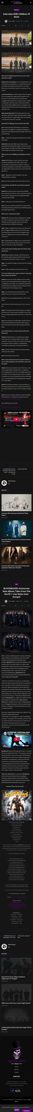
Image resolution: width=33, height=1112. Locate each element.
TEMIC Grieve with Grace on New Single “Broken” (16, 1003)
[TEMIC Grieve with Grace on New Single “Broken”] (16, 992)
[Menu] (3, 2)
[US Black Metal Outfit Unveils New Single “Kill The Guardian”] (16, 1016)
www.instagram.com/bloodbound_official (16, 906)
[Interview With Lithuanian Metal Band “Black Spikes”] (16, 502)
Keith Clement (12, 21)
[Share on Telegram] (22, 25)
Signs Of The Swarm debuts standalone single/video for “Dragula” (13, 978)
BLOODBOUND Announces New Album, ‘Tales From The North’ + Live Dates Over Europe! (9, 471)
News (16, 584)
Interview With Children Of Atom (24, 936)
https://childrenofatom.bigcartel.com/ (12, 399)
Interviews (16, 9)
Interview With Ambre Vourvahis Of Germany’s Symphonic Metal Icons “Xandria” (16, 567)
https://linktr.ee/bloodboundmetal (18, 897)
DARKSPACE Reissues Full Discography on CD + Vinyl (9, 936)
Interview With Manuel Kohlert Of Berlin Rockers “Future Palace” (16, 540)
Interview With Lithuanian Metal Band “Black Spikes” (15, 514)
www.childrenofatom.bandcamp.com (11, 407)
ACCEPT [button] (16, 1110)
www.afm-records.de (16, 907)
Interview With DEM (22, 469)
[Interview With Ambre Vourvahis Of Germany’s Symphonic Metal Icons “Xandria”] (16, 555)
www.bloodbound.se (16, 902)
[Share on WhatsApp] (28, 25)
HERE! (25, 786)
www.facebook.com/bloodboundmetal (17, 904)
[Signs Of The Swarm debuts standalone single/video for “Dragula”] (16, 966)
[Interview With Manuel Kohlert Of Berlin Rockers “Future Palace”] (16, 528)
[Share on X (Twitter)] (16, 25)
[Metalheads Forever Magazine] (16, 2)
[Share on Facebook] (9, 25)
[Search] (30, 2)
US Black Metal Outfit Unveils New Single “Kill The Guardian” (16, 1028)
